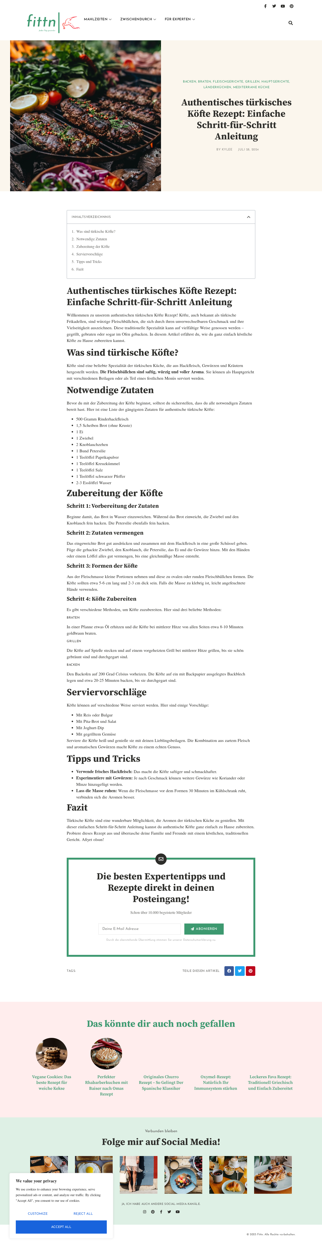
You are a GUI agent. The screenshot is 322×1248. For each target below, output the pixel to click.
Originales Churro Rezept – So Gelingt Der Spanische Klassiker (161, 1082)
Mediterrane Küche (251, 87)
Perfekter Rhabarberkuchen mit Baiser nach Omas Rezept (106, 1085)
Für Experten (178, 19)
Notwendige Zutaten (91, 238)
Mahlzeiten (95, 19)
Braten (204, 81)
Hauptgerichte (275, 81)
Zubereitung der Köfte (93, 246)
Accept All (61, 1227)
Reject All (83, 1214)
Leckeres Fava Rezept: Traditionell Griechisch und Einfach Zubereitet (270, 1082)
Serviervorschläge (89, 253)
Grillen (252, 81)
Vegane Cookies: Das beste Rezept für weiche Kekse (51, 1082)
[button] (290, 23)
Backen (189, 81)
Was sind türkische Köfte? (95, 231)
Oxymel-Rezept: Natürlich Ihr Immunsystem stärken (215, 1082)
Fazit (79, 268)
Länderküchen (217, 87)
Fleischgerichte (228, 81)
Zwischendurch (136, 19)
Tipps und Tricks (89, 261)
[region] (61, 1206)
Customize (38, 1214)
